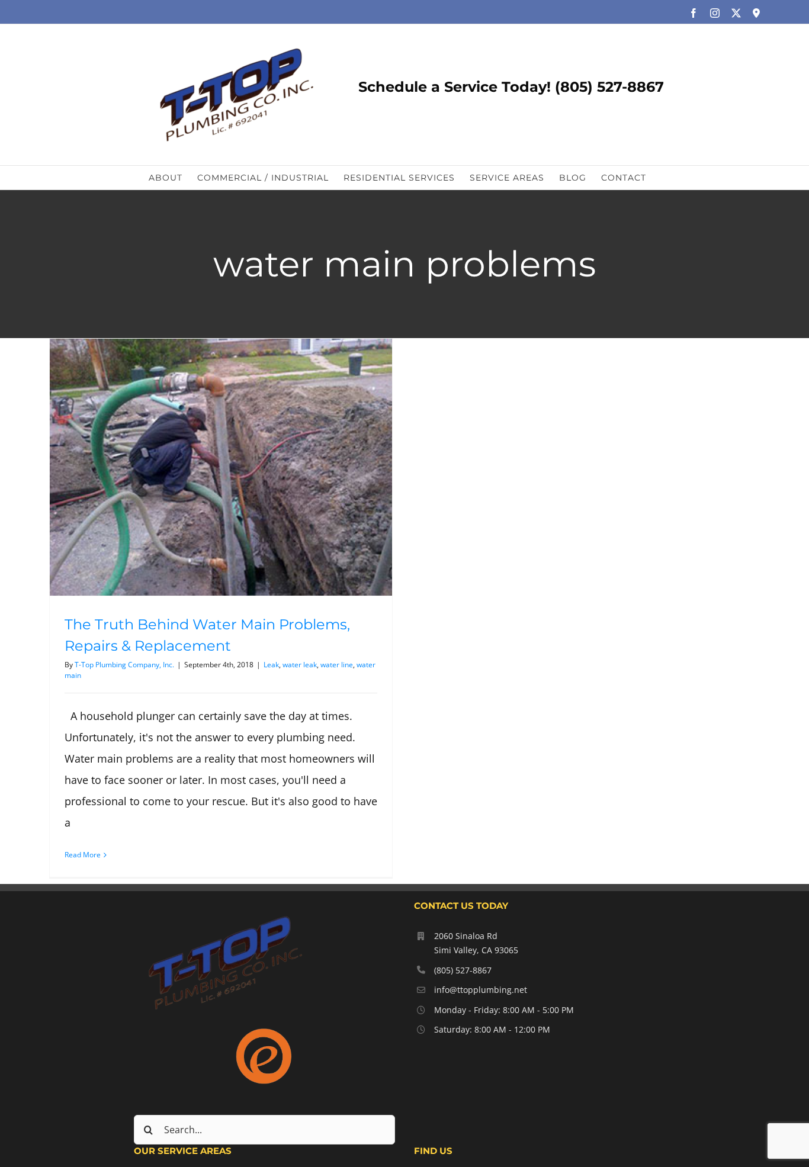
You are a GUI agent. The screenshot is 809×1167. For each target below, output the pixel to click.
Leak (271, 665)
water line (336, 665)
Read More (83, 855)
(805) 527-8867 (463, 970)
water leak (299, 665)
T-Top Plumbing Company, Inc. (124, 665)
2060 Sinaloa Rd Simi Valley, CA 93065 (476, 943)
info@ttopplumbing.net (480, 989)
